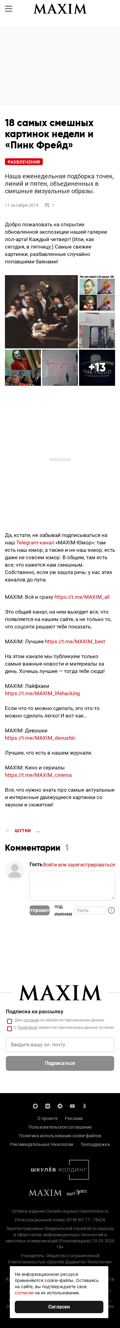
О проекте (48, 1118)
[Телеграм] (60, 1105)
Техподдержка (95, 1144)
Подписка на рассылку (34, 1011)
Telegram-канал (35, 542)
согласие (31, 1020)
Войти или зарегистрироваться (79, 865)
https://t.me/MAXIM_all (82, 597)
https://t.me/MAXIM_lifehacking (42, 693)
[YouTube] (72, 1105)
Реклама (74, 1118)
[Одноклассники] (84, 1105)
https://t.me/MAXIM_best (75, 641)
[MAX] (35, 1105)
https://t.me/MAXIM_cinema (38, 775)
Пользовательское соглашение (60, 1127)
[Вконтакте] (47, 1105)
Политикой (27, 1027)
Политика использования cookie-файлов (60, 1135)
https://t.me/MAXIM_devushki (40, 738)
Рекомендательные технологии (41, 1144)
